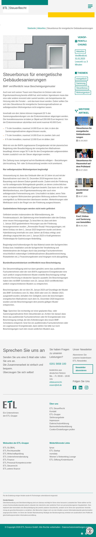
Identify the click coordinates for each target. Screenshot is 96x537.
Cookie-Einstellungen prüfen (62, 429)
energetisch (81, 79)
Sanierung (81, 83)
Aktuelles (41, 28)
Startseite (32, 28)
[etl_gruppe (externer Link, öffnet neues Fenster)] (86, 387)
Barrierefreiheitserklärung (61, 426)
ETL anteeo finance (11, 469)
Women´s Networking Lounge (63, 457)
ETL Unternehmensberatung (15, 457)
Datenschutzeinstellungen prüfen (76, 527)
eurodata (53, 454)
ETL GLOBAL (9, 448)
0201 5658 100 (58, 363)
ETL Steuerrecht (10, 466)
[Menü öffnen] (90, 6)
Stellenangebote (57, 417)
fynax (52, 448)
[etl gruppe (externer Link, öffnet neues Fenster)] (80, 387)
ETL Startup (55, 451)
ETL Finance (8, 460)
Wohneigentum (83, 93)
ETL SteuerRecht (57, 408)
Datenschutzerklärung (59, 423)
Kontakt (53, 411)
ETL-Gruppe (55, 414)
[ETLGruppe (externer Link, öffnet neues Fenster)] (74, 387)
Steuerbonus (82, 88)
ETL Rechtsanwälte (11, 451)
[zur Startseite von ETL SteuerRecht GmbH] (14, 8)
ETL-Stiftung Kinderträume (61, 460)
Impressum (54, 420)
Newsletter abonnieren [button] (81, 368)
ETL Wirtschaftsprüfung (13, 454)
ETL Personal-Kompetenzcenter (17, 463)
